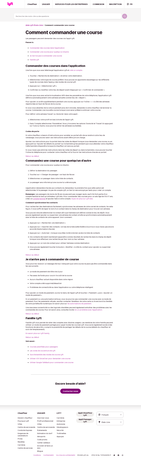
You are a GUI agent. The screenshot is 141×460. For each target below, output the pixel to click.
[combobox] (129, 4)
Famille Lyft (34, 60)
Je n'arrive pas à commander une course (46, 56)
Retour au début (32, 156)
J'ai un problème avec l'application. (88, 310)
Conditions (37, 455)
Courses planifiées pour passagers (44, 347)
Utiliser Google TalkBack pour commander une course (51, 362)
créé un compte (75, 70)
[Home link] (10, 4)
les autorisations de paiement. (79, 303)
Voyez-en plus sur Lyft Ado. (82, 199)
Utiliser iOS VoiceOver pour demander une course (50, 358)
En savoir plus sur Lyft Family (37, 333)
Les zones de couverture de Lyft (42, 351)
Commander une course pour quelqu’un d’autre (49, 52)
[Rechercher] (124, 16)
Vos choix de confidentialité (65, 455)
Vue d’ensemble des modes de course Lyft (46, 354)
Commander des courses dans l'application (47, 48)
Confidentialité (48, 455)
